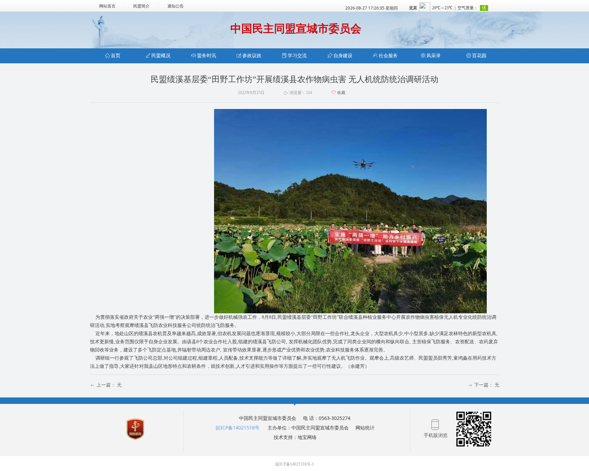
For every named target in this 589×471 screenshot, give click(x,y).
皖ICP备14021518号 (237, 427)
